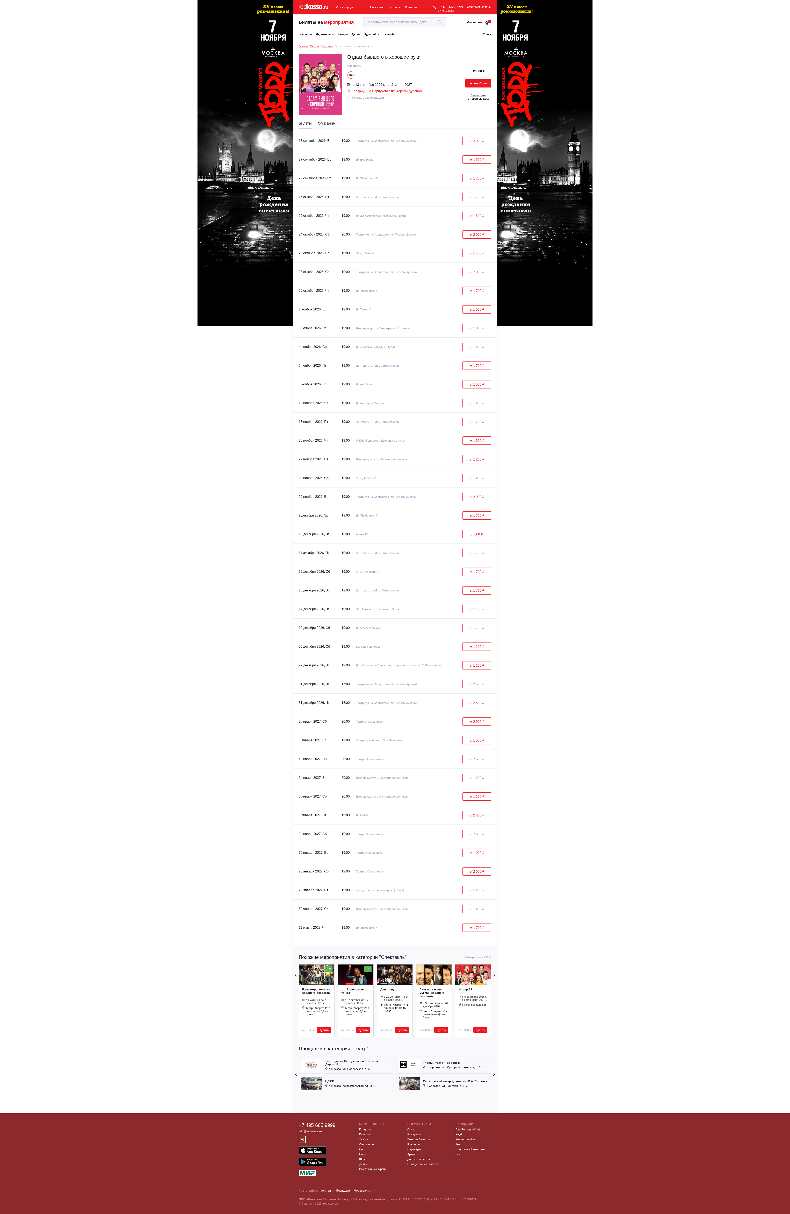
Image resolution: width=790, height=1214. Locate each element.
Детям (363, 1164)
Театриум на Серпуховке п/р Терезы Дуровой (387, 91)
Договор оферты (418, 1159)
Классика (365, 1134)
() (478, 97)
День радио (388, 989)
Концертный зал (466, 1139)
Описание (326, 123)
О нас (411, 1129)
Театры (314, 46)
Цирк (362, 1154)
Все (457, 1154)
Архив (411, 1154)
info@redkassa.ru (310, 1131)
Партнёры (414, 1149)
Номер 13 (465, 989)
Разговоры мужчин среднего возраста (316, 991)
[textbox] (405, 22)
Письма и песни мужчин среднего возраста (432, 993)
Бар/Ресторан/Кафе (468, 1129)
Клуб (458, 1134)
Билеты (305, 123)
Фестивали (366, 1144)
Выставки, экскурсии (373, 1169)
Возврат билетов (418, 1139)
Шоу (362, 1159)
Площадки (343, 1190)
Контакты (411, 7)
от (476, 141)
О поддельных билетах (423, 1164)
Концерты (365, 1129)
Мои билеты (475, 22)
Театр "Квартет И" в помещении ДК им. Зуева (318, 1011)
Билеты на (326, 22)
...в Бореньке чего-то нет (355, 991)
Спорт (363, 1149)
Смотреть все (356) (478, 957)
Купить (324, 1030)
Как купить (376, 7)
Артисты (326, 1190)
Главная (303, 46)
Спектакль (327, 46)
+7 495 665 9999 (450, 7)
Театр (459, 1144)
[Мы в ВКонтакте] (302, 1139)
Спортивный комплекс (470, 1149)
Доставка (394, 7)
